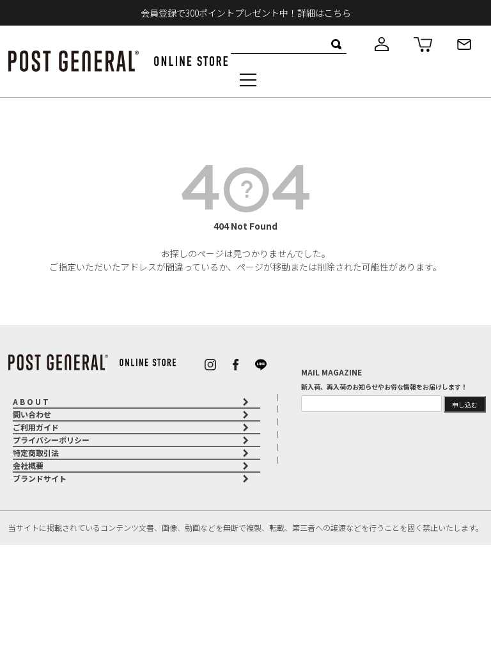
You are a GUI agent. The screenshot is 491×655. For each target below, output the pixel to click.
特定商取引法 (36, 452)
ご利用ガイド (36, 427)
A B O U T (31, 401)
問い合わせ (32, 414)
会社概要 (28, 465)
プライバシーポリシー (51, 439)
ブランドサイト (39, 478)
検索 (337, 44)
